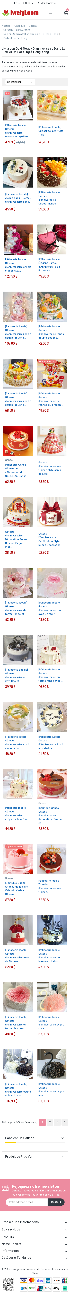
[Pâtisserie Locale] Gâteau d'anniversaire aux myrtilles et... (16, 675)
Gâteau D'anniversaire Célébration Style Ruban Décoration (49, 539)
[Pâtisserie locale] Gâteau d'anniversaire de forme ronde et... (16, 608)
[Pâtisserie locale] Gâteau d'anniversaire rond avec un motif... (50, 608)
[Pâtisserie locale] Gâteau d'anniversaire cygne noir (51, 1089)
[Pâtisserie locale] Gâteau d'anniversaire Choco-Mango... (49, 198)
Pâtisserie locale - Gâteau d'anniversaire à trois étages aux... (18, 265)
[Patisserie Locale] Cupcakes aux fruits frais (50, 131)
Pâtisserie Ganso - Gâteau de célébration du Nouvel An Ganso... (17, 470)
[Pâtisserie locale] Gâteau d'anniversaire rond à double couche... (18, 332)
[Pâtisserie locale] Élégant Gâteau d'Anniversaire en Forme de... (49, 264)
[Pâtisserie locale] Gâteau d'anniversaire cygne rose (51, 1022)
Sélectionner (20, 82)
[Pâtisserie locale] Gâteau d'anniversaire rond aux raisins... (17, 742)
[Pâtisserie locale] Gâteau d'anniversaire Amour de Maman (18, 955)
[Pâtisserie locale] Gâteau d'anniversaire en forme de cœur (16, 1022)
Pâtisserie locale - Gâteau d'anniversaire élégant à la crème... (17, 813)
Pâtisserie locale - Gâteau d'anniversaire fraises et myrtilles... (18, 130)
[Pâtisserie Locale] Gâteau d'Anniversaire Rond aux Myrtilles (50, 742)
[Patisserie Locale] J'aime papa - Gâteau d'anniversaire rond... (18, 198)
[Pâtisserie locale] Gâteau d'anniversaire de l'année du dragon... (50, 399)
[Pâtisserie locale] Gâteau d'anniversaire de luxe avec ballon (49, 955)
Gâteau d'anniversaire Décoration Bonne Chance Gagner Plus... (16, 539)
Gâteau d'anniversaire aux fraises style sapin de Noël (49, 468)
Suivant (64, 1122)
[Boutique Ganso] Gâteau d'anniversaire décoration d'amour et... (50, 815)
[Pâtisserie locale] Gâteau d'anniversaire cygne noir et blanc (18, 1089)
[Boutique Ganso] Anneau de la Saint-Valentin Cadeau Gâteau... (17, 888)
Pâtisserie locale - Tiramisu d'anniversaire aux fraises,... (49, 886)
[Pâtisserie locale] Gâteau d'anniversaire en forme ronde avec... (50, 675)
